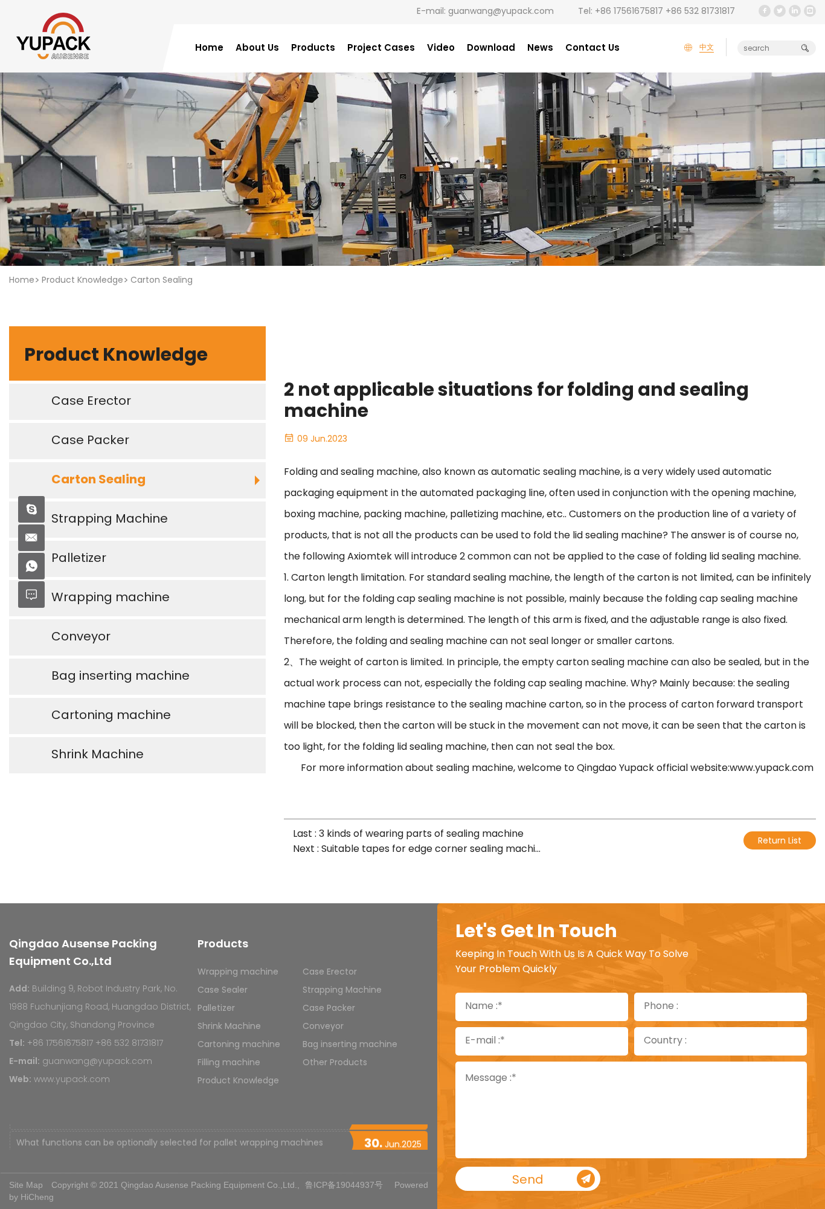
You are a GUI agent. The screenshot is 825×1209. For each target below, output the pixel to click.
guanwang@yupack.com (501, 12)
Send (528, 1180)
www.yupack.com (72, 1080)
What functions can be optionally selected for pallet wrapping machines (169, 1137)
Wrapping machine (237, 972)
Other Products (335, 1063)
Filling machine (228, 1063)
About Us (257, 48)
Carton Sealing (161, 281)
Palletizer (216, 1009)
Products (313, 48)
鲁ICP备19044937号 (344, 1185)
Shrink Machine (229, 1027)
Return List (779, 841)
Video (441, 48)
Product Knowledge (82, 281)
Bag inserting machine (350, 1045)
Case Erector (330, 972)
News (540, 48)
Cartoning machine (238, 1045)
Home (209, 48)
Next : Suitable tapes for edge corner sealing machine (417, 849)
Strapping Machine (342, 991)
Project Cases (381, 48)
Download (491, 48)
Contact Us (592, 48)
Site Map (26, 1185)
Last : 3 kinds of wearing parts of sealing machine (408, 834)
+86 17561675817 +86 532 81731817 (665, 12)
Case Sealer (222, 991)
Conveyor (323, 1027)
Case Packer (329, 1009)
